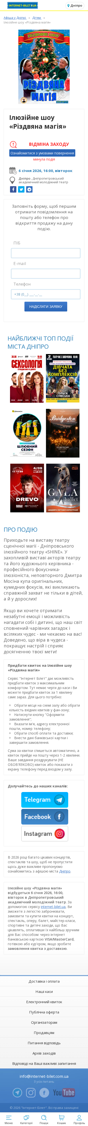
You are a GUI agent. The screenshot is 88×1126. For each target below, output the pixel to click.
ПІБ (16, 243)
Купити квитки (27, 396)
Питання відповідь (44, 1042)
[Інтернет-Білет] (23, 5)
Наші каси (44, 991)
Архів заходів (44, 1053)
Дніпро (64, 871)
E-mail (19, 263)
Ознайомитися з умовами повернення (42, 152)
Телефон (22, 284)
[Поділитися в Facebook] (13, 189)
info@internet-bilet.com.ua (44, 1076)
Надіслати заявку (45, 307)
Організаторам (44, 1022)
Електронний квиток (44, 1001)
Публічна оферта (44, 1012)
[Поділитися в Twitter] (21, 189)
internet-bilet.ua (53, 906)
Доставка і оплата (44, 981)
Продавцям (44, 1032)
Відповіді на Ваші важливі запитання (44, 1063)
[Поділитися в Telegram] (29, 189)
